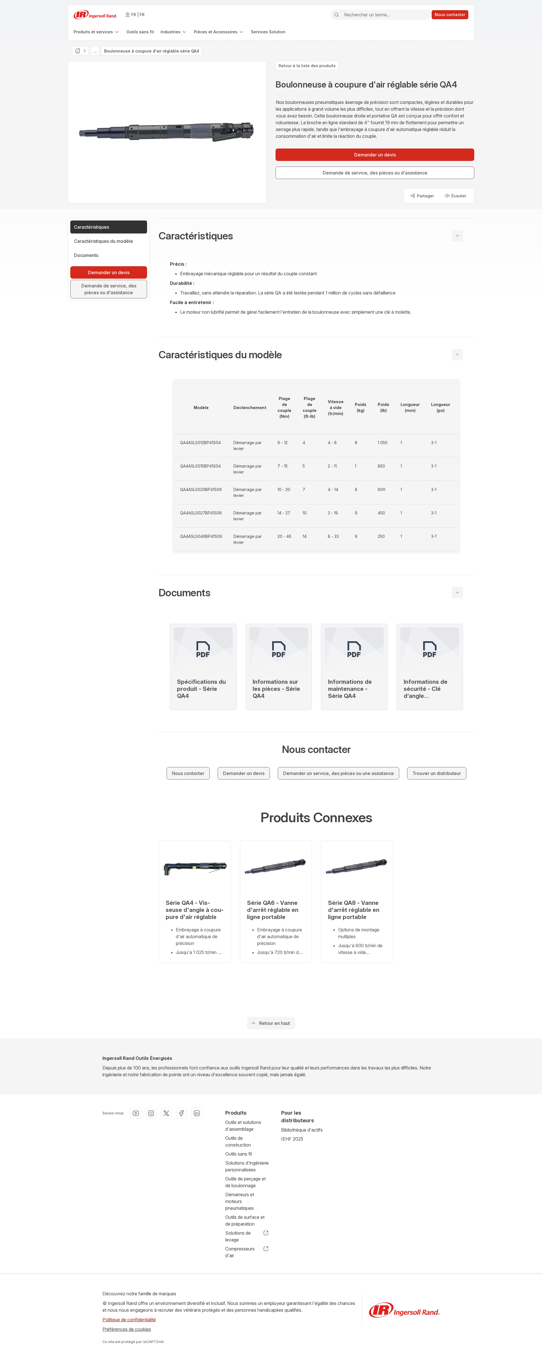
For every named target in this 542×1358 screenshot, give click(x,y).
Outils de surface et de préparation (245, 1220)
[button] (316, 235)
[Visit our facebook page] (181, 1113)
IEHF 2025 (292, 1139)
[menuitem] (97, 32)
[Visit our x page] (166, 1113)
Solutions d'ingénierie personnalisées (247, 1166)
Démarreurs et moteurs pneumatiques (239, 1201)
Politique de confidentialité (129, 1319)
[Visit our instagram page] (151, 1113)
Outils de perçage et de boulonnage (245, 1182)
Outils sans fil (238, 1154)
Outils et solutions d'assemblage (243, 1125)
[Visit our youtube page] (135, 1113)
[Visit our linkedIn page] (196, 1113)
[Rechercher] (336, 15)
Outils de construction (238, 1141)
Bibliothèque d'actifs (302, 1130)
